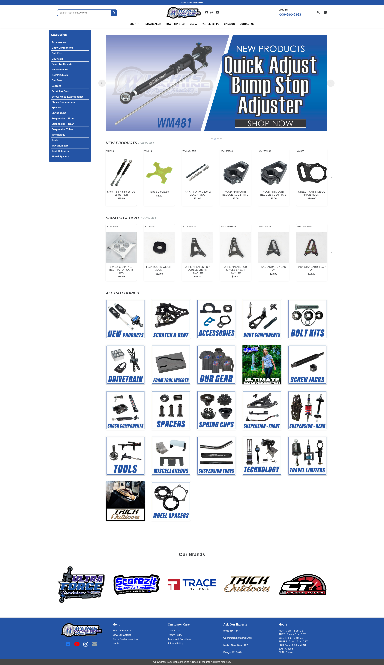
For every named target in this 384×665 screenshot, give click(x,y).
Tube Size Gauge (159, 191)
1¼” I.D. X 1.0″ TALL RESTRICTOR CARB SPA (121, 270)
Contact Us (174, 630)
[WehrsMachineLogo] (183, 12)
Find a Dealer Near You (125, 639)
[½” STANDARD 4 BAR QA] (273, 247)
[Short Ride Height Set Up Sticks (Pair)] (121, 172)
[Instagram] (211, 12)
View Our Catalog (121, 635)
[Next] (330, 83)
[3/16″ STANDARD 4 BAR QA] (311, 247)
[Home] (125, 319)
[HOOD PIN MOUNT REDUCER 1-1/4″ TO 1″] (273, 172)
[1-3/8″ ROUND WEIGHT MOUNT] (159, 247)
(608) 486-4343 (231, 630)
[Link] (318, 13)
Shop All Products (122, 630)
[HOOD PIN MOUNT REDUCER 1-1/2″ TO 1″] (235, 172)
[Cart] (325, 13)
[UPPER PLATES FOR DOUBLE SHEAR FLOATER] (197, 247)
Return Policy (175, 635)
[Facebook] (206, 12)
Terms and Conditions (179, 639)
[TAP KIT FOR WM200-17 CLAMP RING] (197, 172)
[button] (137, 24)
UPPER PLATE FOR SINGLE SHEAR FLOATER (235, 270)
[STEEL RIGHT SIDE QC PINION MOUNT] (311, 172)
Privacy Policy (175, 643)
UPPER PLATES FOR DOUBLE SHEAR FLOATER (197, 270)
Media (115, 643)
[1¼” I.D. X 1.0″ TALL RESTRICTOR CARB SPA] (121, 247)
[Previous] (102, 83)
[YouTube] (217, 12)
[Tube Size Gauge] (159, 172)
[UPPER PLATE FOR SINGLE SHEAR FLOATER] (235, 247)
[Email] (94, 644)
